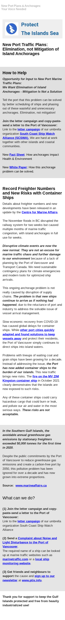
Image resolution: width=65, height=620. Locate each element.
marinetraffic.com (15, 559)
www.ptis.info (32, 580)
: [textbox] (32, 125)
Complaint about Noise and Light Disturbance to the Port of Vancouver (30, 542)
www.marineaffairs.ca (31, 485)
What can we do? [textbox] (19, 498)
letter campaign (29, 521)
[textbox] (32, 52)
